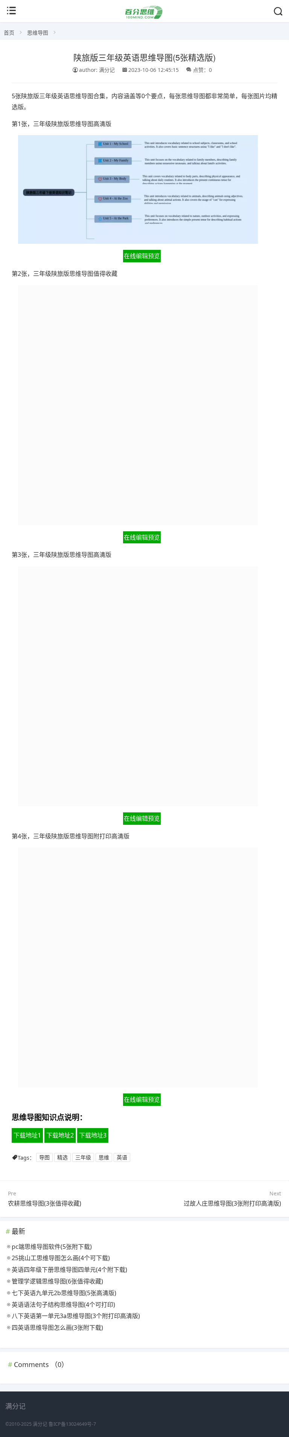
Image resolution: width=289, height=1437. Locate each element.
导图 (44, 1157)
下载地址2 (60, 1135)
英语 (122, 1157)
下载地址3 (92, 1135)
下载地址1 (27, 1135)
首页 (9, 32)
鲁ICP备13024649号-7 (72, 1424)
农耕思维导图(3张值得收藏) (44, 1203)
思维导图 (37, 32)
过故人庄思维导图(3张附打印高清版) (232, 1203)
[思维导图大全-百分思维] (144, 16)
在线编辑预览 (142, 256)
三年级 (83, 1157)
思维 (104, 1157)
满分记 (40, 1424)
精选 (62, 1157)
